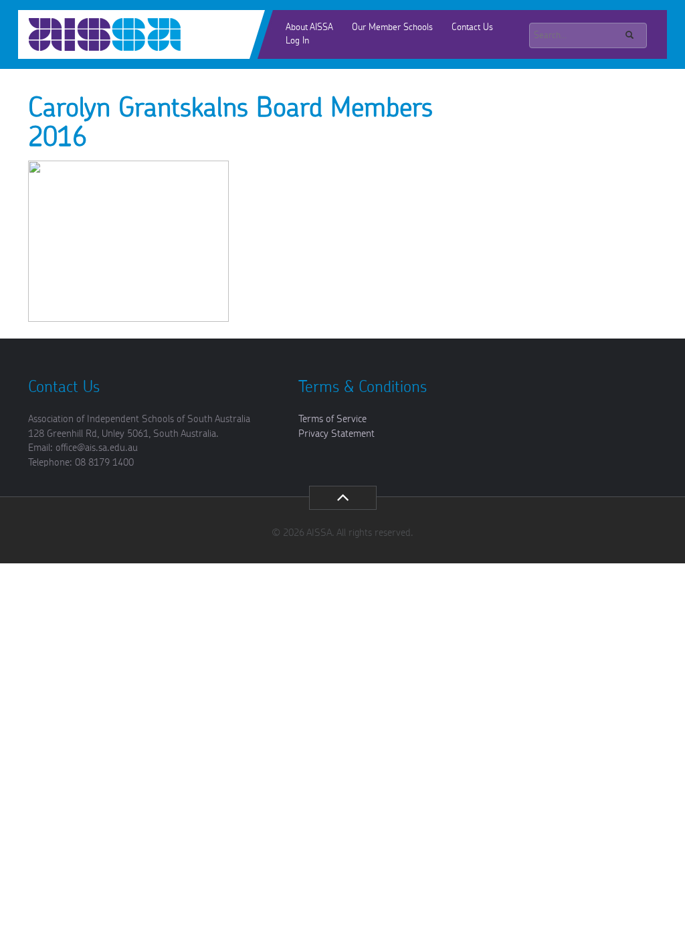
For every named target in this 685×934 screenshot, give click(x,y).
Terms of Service (332, 419)
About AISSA (309, 27)
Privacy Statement (336, 434)
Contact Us (472, 27)
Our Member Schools (392, 27)
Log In (297, 40)
